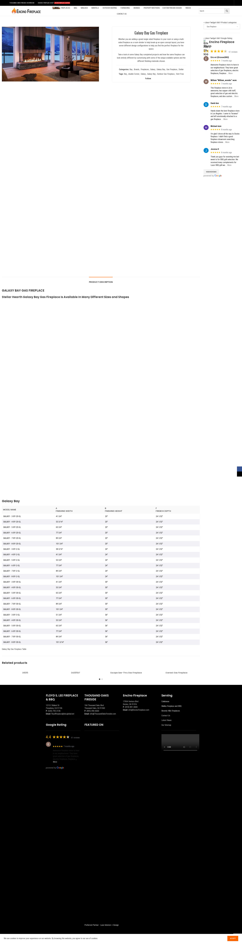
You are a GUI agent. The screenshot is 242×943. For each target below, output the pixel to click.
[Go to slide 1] (99, 679)
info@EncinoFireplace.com (138, 710)
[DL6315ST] (75, 668)
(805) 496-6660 (93, 711)
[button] (5, 177)
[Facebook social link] (227, 3)
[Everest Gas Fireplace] (176, 668)
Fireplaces (145, 69)
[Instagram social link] (231, 3)
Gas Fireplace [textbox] (211, 27)
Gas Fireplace (172, 69)
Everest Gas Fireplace (176, 672)
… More (230, 73)
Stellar (181, 69)
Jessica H (215, 149)
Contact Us (165, 715)
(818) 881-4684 (131, 707)
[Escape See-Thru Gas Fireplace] (126, 668)
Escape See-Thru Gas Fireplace (126, 672)
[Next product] (198, 22)
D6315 (25, 672)
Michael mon (216, 126)
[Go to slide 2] (102, 679)
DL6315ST (75, 672)
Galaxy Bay (161, 69)
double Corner (133, 74)
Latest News (166, 720)
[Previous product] (192, 22)
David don (215, 103)
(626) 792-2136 (54, 711)
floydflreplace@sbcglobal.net (62, 714)
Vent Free (180, 74)
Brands (136, 69)
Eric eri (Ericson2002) (220, 57)
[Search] (233, 10)
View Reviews (211, 172)
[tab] (101, 281)
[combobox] (222, 26)
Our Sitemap (166, 725)
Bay (131, 69)
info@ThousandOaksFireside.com (103, 714)
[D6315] (25, 668)
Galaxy (152, 69)
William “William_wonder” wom (224, 80)
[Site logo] (26, 11)
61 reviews (233, 52)
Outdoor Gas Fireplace (166, 74)
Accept (233, 938)
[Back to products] (195, 22)
